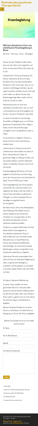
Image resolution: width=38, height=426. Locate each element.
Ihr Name (6, 328)
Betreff (5, 343)
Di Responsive (18, 423)
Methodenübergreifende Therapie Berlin (17, 4)
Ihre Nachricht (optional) (11, 351)
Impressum (17, 421)
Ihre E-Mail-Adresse (10, 335)
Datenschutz (7, 421)
